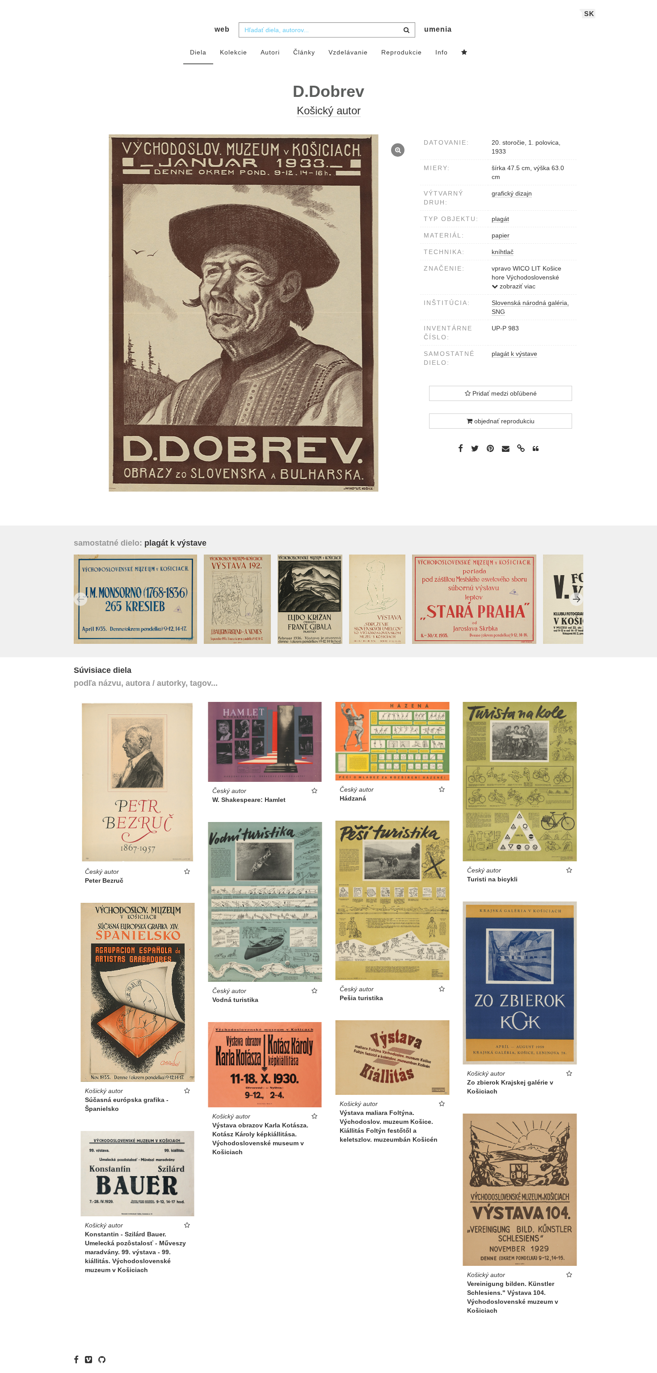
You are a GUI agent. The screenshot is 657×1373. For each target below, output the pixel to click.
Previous (80, 599)
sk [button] (589, 13)
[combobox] (327, 30)
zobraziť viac (516, 286)
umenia (438, 29)
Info (441, 52)
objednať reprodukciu (503, 421)
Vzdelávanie (348, 52)
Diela (198, 52)
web (222, 29)
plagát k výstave (514, 353)
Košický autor (329, 110)
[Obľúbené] (464, 52)
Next (576, 599)
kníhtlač (503, 251)
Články (304, 52)
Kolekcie (233, 52)
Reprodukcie (401, 52)
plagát (500, 218)
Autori (270, 52)
